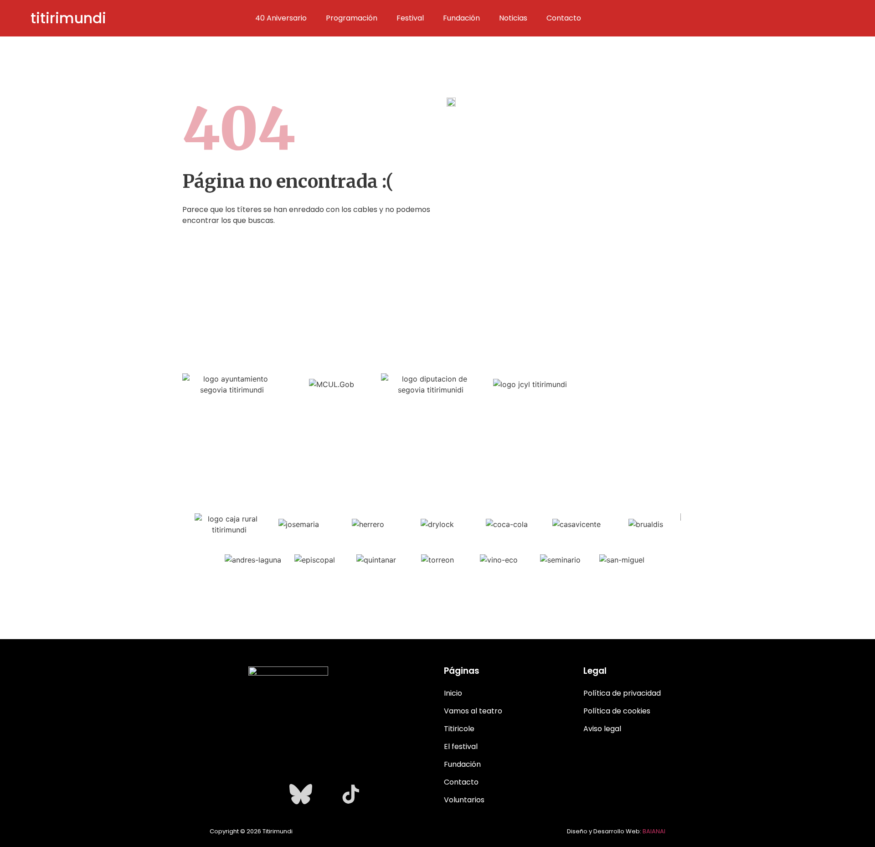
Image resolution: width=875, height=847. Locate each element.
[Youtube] (275, 794)
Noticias (513, 18)
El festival (461, 746)
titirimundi (68, 18)
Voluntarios (464, 800)
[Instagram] (225, 794)
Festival (410, 18)
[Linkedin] (325, 794)
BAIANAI (654, 831)
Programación (351, 18)
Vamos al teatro (473, 711)
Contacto (563, 18)
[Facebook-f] (250, 794)
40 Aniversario (281, 18)
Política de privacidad (622, 693)
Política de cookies (616, 711)
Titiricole (459, 728)
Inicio (453, 693)
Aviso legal (602, 728)
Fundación (461, 18)
